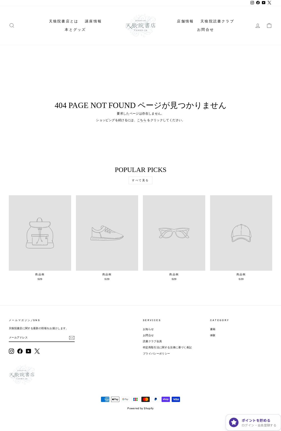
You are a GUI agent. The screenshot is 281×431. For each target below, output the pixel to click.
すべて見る (140, 180)
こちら (141, 120)
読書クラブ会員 (152, 341)
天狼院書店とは (63, 21)
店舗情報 (185, 21)
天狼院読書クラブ (217, 21)
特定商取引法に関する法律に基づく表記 (167, 347)
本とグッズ (75, 29)
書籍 (213, 329)
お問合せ (205, 29)
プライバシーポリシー (156, 353)
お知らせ (148, 329)
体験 (213, 335)
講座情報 (93, 21)
